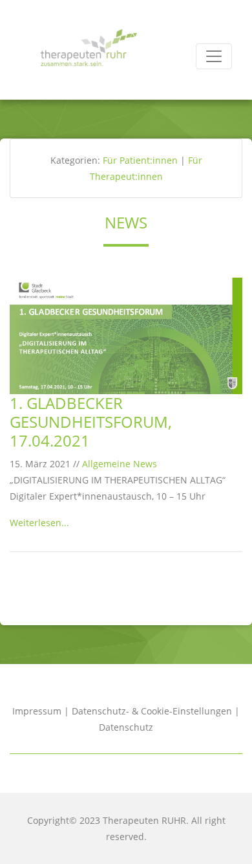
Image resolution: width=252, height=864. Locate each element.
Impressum (36, 711)
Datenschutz (126, 727)
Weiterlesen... (39, 522)
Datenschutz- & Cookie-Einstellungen (152, 711)
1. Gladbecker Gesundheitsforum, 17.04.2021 (91, 421)
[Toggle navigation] (214, 56)
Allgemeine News (119, 464)
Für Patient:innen (140, 160)
